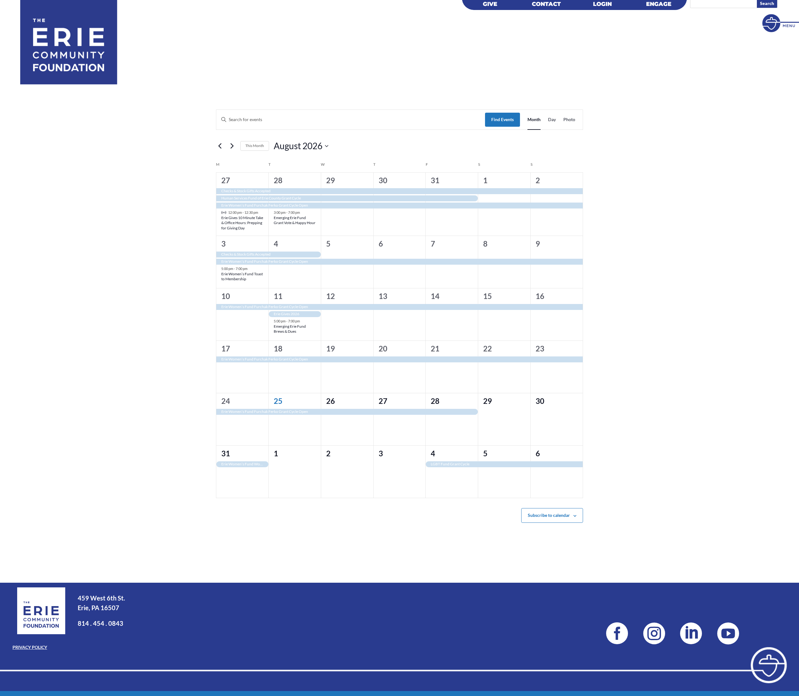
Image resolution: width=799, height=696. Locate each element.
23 (540, 348)
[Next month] (232, 146)
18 (278, 348)
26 (330, 400)
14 (435, 296)
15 (487, 296)
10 (225, 296)
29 (330, 180)
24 (225, 400)
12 (330, 296)
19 (330, 348)
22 (487, 348)
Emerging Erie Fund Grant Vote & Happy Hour (295, 220)
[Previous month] (219, 146)
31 (435, 180)
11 (278, 296)
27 (225, 180)
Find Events (502, 119)
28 (278, 180)
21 (435, 348)
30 (383, 180)
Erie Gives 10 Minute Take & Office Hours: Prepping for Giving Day (242, 222)
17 (225, 348)
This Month (254, 145)
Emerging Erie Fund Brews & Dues (290, 329)
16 (540, 296)
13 (383, 296)
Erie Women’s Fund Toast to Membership (242, 277)
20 (383, 348)
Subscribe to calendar (549, 515)
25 (278, 400)
